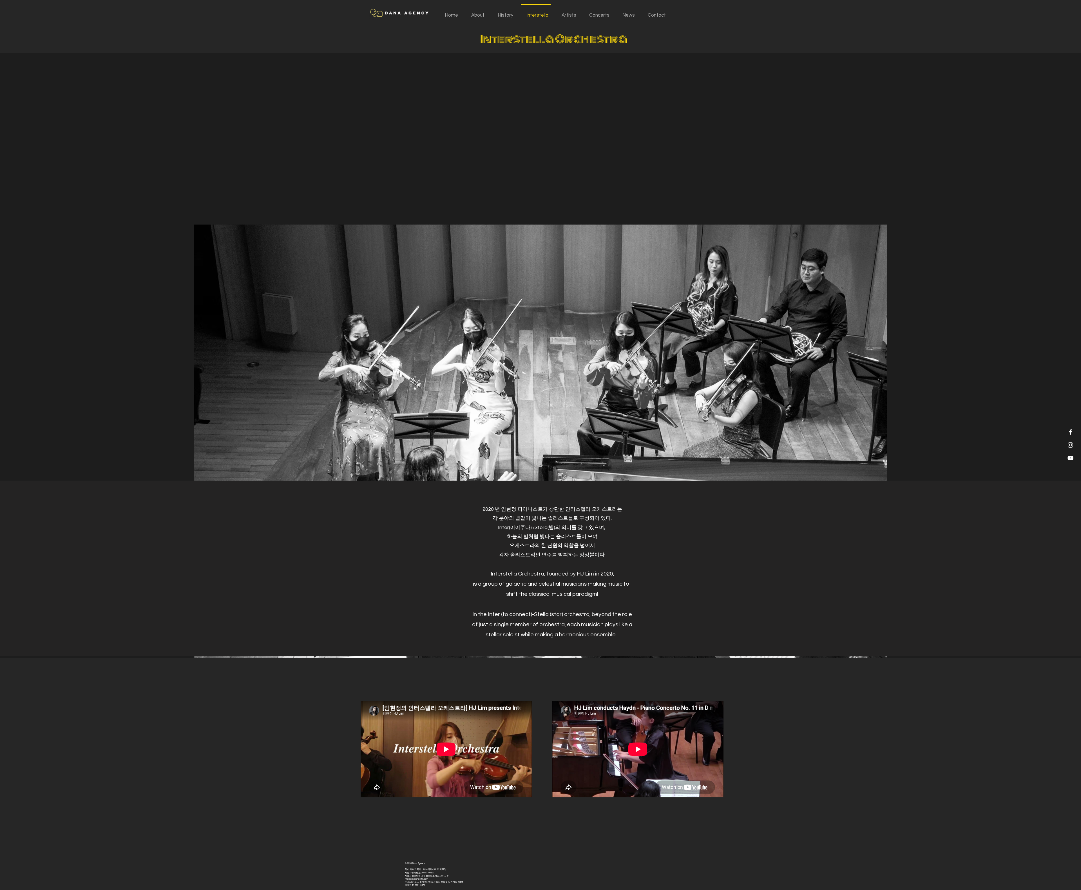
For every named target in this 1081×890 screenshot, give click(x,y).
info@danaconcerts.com (416, 879)
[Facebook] (1070, 432)
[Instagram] (1070, 445)
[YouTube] (1070, 457)
